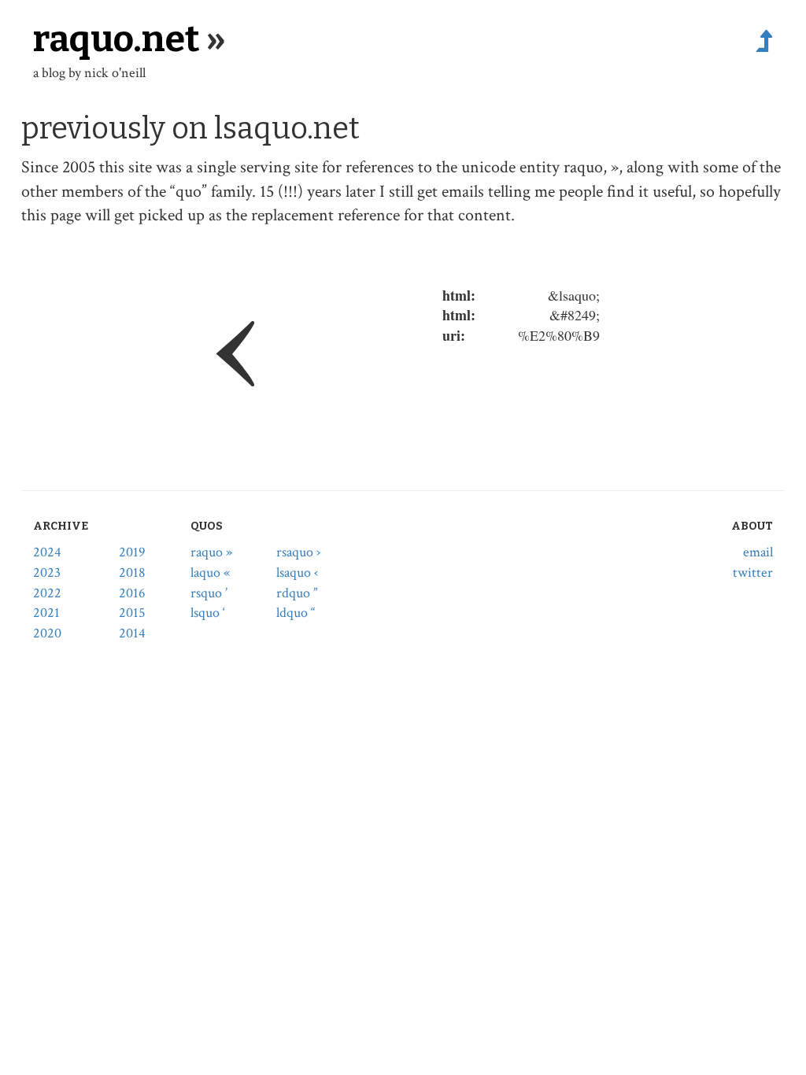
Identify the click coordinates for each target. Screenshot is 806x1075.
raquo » (211, 552)
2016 (132, 593)
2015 (132, 613)
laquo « (210, 572)
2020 (47, 633)
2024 (47, 552)
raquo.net (116, 39)
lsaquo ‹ (297, 572)
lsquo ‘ (207, 613)
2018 (132, 572)
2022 (47, 593)
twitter (753, 572)
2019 (132, 552)
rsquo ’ (208, 593)
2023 (47, 572)
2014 (132, 633)
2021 (46, 613)
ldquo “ (295, 613)
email (758, 552)
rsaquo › (298, 552)
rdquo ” (296, 593)
